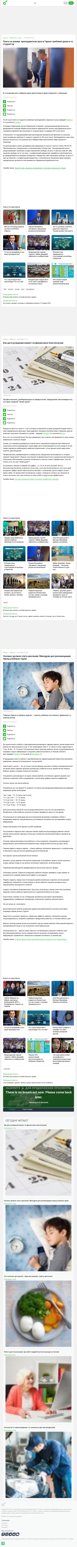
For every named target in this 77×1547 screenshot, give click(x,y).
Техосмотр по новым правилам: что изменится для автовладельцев (29, 1427)
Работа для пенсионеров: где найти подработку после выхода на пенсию (31, 1352)
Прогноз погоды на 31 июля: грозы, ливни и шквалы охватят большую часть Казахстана (34, 616)
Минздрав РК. (37, 754)
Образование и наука (15, 38)
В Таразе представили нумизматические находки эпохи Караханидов (41, 939)
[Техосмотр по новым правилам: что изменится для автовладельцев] (38, 1465)
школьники (7, 1068)
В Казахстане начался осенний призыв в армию (19, 297)
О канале (5, 1523)
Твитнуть (10, 106)
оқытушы (10, 289)
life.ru (63, 433)
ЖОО (5, 289)
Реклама (4, 1527)
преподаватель (30, 289)
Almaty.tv (69, 120)
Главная (5, 38)
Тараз (22, 289)
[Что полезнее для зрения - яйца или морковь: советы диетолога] (38, 1313)
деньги (6, 602)
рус (71, 3)
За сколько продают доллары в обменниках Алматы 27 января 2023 (27, 303)
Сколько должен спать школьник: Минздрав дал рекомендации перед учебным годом (36, 1201)
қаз (65, 3)
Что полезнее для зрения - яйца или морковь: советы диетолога (28, 1276)
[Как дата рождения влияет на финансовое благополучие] (38, 1162)
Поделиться (11, 101)
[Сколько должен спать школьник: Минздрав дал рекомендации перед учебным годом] (38, 1238)
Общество (12, 339)
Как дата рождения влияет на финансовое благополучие (25, 1125)
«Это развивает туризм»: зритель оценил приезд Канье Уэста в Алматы (28, 1083)
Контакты (5, 1525)
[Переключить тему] (35, 3)
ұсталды (17, 289)
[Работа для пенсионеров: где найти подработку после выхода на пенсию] (38, 1389)
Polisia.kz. (17, 122)
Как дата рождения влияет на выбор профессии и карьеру (37, 479)
